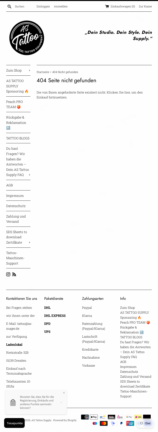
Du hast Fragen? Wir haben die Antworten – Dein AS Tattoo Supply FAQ (18, 161)
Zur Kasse (145, 6)
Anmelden (61, 6)
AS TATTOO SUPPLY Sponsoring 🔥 (17, 86)
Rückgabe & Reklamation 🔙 (16, 122)
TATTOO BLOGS (17, 138)
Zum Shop (18, 70)
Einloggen (43, 6)
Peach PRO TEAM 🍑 (14, 104)
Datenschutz (16, 206)
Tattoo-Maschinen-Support (15, 258)
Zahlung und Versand (16, 219)
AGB (9, 185)
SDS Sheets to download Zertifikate (18, 237)
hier (127, 92)
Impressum (15, 195)
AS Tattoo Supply (41, 420)
